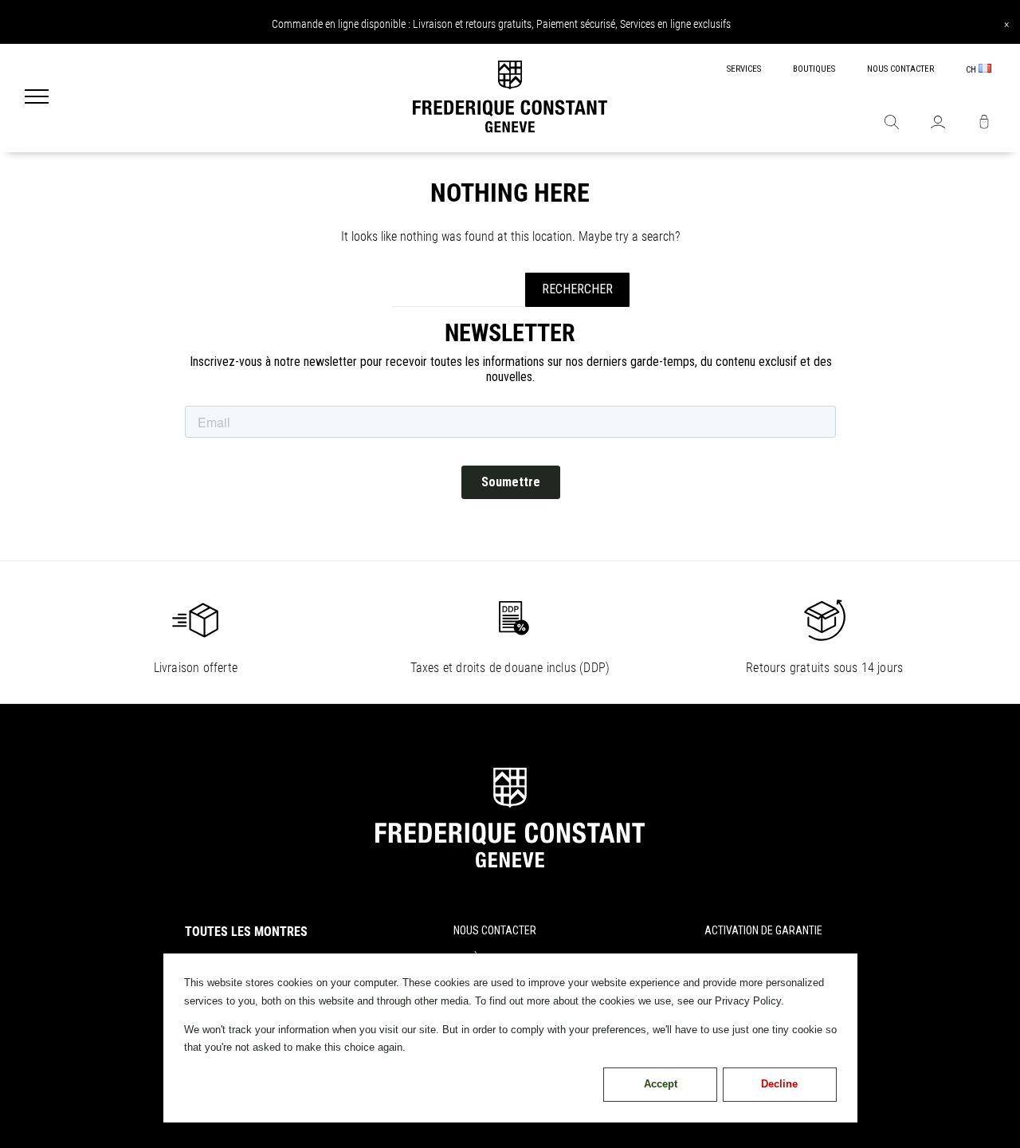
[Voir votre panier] (984, 123)
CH (972, 70)
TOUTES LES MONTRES (246, 931)
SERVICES (744, 69)
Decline (779, 1084)
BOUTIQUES (814, 69)
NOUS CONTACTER (900, 69)
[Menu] (37, 98)
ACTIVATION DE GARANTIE (763, 930)
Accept (660, 1084)
